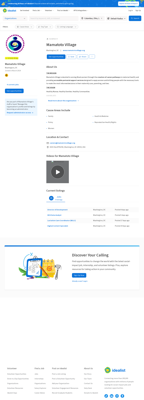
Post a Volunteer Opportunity (63, 378)
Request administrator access (19, 112)
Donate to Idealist (91, 393)
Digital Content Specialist (57, 226)
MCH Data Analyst (54, 215)
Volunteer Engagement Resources (65, 388)
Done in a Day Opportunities (18, 378)
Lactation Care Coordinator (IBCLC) (61, 220)
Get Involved (24, 10)
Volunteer (48, 10)
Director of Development (57, 209)
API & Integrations (80, 10)
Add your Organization (60, 383)
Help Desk (88, 388)
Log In (130, 10)
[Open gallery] (57, 172)
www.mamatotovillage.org (74, 50)
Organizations (12, 383)
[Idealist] (9, 10)
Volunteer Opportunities (16, 374)
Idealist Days (12, 393)
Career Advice (40, 393)
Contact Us (88, 383)
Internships (39, 378)
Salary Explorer (40, 388)
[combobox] (54, 18)
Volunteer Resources (15, 388)
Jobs (36, 374)
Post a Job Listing (59, 374)
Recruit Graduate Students (62, 393)
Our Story (87, 374)
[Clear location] (101, 18)
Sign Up (138, 10)
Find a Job (36, 10)
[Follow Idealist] (106, 396)
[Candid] (6, 75)
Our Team (88, 378)
